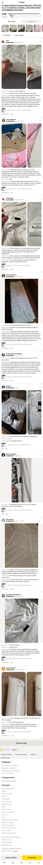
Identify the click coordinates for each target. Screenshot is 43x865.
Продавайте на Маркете (9, 768)
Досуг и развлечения (8, 788)
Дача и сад (5, 814)
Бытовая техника (7, 794)
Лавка (13, 862)
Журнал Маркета (7, 845)
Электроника (6, 799)
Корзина (30, 862)
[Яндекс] (15, 851)
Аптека (4, 807)
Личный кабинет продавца (10, 765)
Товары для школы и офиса (10, 820)
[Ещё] (40, 41)
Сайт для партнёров (8, 773)
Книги (3, 817)
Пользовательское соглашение (11, 837)
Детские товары (7, 830)
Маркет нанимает (7, 842)
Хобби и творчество (8, 812)
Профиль (38, 862)
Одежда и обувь (7, 801)
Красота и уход (6, 809)
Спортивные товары (8, 822)
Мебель (4, 791)
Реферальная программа (9, 781)
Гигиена (4, 796)
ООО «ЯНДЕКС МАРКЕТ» (14, 848)
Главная (4, 862)
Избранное (21, 862)
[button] (3, 2)
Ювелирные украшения (9, 833)
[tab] (5, 28)
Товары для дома (7, 804)
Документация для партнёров (11, 770)
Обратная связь (6, 840)
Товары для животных (8, 825)
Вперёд (14, 749)
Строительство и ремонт (9, 827)
